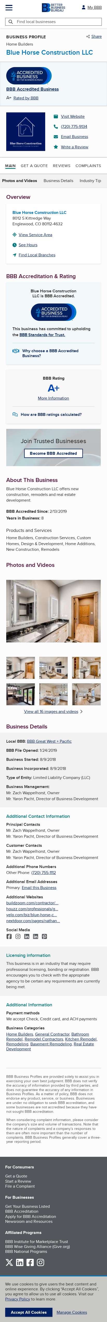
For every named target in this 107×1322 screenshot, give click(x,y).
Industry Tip (90, 181)
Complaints (88, 165)
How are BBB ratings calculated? (51, 414)
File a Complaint (20, 1186)
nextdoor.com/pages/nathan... (33, 921)
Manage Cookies (72, 1312)
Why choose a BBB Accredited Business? (50, 353)
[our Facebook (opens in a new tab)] (30, 1265)
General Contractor (52, 1034)
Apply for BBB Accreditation (30, 1216)
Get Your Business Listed (27, 1206)
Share (96, 36)
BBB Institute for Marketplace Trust (36, 1242)
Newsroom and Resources (28, 1221)
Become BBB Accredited (53, 453)
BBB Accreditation (21, 1211)
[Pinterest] (44, 937)
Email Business (74, 136)
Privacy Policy (17, 1299)
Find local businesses (36, 22)
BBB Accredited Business (32, 89)
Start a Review (18, 1181)
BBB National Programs (26, 1251)
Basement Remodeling (51, 1044)
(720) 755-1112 (43, 873)
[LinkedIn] (27, 937)
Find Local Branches (37, 254)
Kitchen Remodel (81, 1039)
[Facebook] (9, 937)
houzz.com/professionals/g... (32, 909)
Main (10, 166)
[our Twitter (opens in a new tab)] (9, 1265)
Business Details (58, 181)
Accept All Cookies (29, 1312)
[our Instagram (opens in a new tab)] (40, 1265)
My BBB (95, 7)
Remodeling (17, 1044)
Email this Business (39, 888)
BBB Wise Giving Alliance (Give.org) (37, 1246)
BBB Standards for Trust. (42, 335)
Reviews (61, 165)
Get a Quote (34, 165)
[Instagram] (18, 937)
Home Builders (19, 1034)
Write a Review (74, 147)
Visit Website (73, 116)
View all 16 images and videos (51, 711)
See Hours (28, 244)
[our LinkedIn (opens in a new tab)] (20, 1265)
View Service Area (35, 234)
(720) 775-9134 (74, 126)
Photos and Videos (19, 181)
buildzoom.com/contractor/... (32, 903)
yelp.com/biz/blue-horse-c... (31, 915)
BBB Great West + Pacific (49, 741)
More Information (53, 398)
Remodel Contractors (44, 1039)
